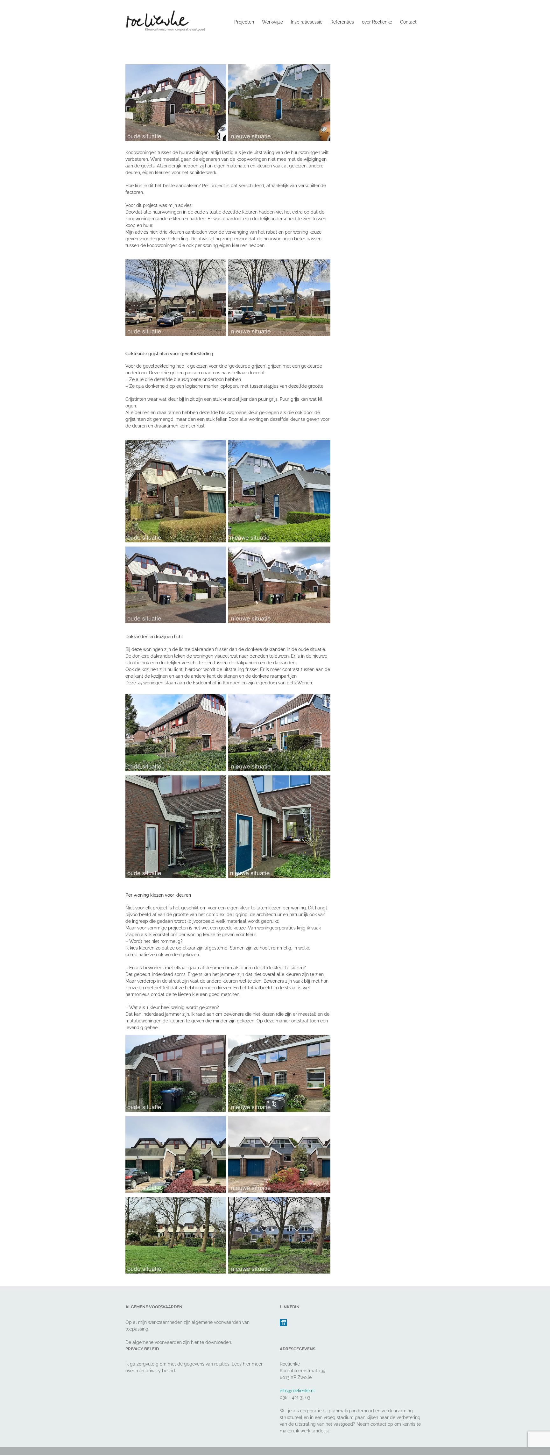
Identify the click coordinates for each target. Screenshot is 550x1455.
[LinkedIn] (283, 1322)
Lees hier (241, 1364)
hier (195, 1342)
